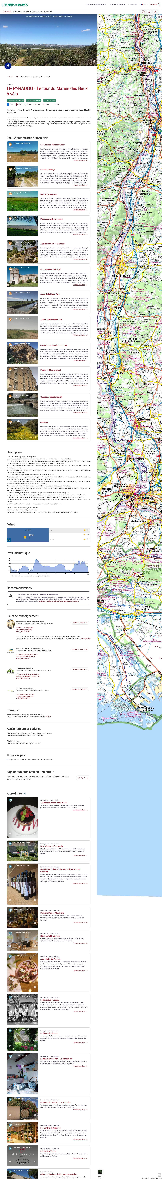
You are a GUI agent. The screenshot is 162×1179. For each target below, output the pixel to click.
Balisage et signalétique (117, 4)
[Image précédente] (3, 40)
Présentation (7, 11)
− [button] (99, 19)
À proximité (48, 11)
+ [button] (99, 16)
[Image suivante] (94, 40)
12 (29, 1092)
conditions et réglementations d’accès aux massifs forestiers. (59, 601)
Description (27, 11)
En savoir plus (132, 4)
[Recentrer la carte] (99, 27)
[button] (99, 22)
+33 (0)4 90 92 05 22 (23, 678)
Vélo (17, 77)
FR (145, 4)
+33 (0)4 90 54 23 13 (23, 698)
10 (25, 1092)
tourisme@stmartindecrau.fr (25, 656)
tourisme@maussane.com (24, 696)
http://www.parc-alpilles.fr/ (24, 627)
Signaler (83, 778)
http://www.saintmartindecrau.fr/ (26, 654)
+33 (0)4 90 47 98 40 (23, 658)
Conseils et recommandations (96, 4)
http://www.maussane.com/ (25, 694)
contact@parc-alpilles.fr (24, 629)
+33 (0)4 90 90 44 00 (23, 631)
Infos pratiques (37, 11)
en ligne (48, 716)
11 (27, 1092)
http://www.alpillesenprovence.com (27, 674)
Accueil (11, 77)
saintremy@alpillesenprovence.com (28, 676)
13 (31, 1092)
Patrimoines (17, 11)
